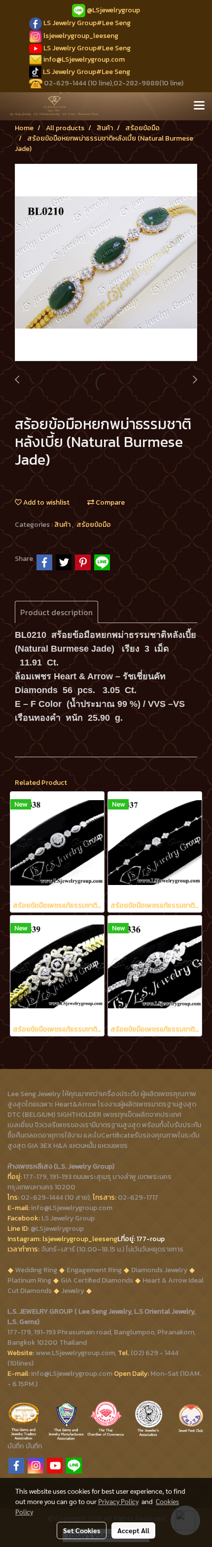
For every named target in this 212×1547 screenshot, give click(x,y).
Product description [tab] (56, 612)
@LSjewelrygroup (113, 10)
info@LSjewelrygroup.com (84, 59)
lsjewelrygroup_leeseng (80, 36)
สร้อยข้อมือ (93, 524)
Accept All (133, 1530)
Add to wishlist (46, 502)
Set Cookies (81, 1530)
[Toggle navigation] (199, 106)
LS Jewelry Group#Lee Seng (87, 23)
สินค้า (63, 524)
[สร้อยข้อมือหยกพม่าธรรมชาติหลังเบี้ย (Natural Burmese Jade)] (106, 263)
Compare (109, 502)
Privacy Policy (118, 1501)
